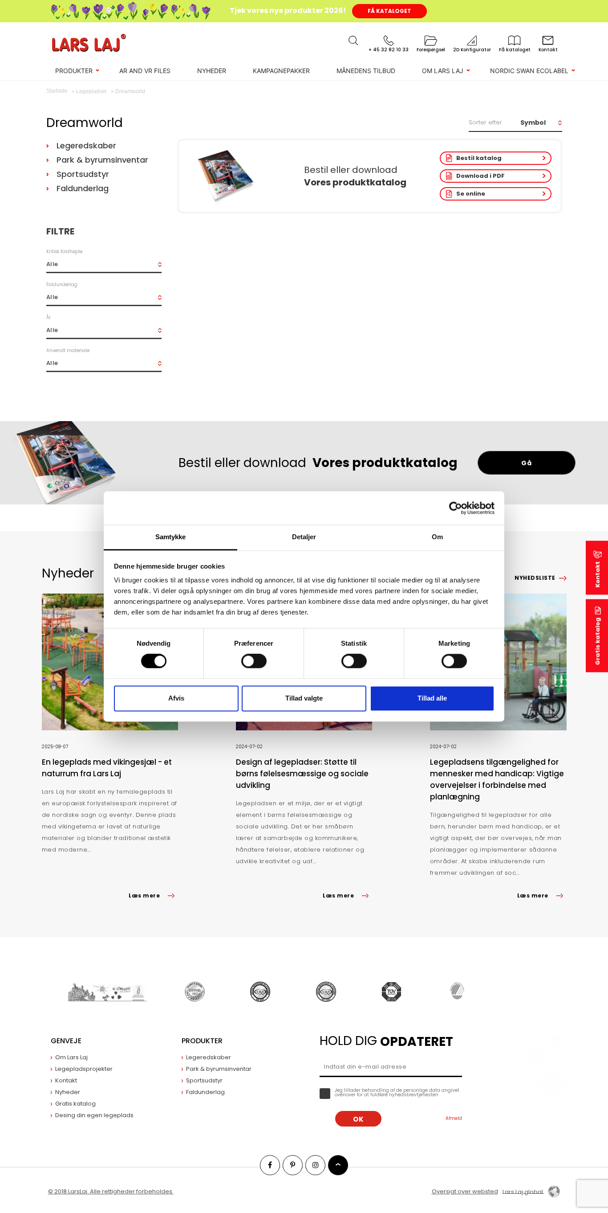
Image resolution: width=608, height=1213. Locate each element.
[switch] (254, 661)
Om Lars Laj (442, 70)
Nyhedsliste (535, 578)
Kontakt (597, 574)
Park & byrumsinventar (102, 159)
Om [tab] (437, 537)
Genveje (66, 1041)
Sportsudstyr (83, 174)
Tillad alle (432, 698)
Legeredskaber (86, 145)
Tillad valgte (304, 698)
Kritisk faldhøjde (64, 251)
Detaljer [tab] (304, 537)
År (48, 317)
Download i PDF (480, 176)
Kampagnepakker (281, 70)
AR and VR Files (144, 70)
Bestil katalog (479, 158)
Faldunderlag (83, 188)
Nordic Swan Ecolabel (529, 70)
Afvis (176, 698)
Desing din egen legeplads (94, 1115)
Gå (526, 463)
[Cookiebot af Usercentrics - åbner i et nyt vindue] (456, 508)
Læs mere (144, 895)
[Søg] (353, 40)
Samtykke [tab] (170, 537)
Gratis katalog (597, 641)
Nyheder (211, 70)
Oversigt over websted (465, 1191)
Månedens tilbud (365, 70)
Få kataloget (389, 11)
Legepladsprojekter (84, 1069)
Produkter (74, 70)
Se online (470, 193)
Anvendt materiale (67, 350)
